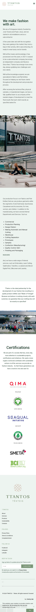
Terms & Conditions (7, 535)
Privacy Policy (5, 533)
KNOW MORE (6, 254)
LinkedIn (4, 552)
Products (4, 518)
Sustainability (5, 521)
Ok (30, 610)
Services (4, 516)
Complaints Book (7, 538)
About (3, 513)
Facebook (5, 547)
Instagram (4, 550)
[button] (34, 3)
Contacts (4, 523)
